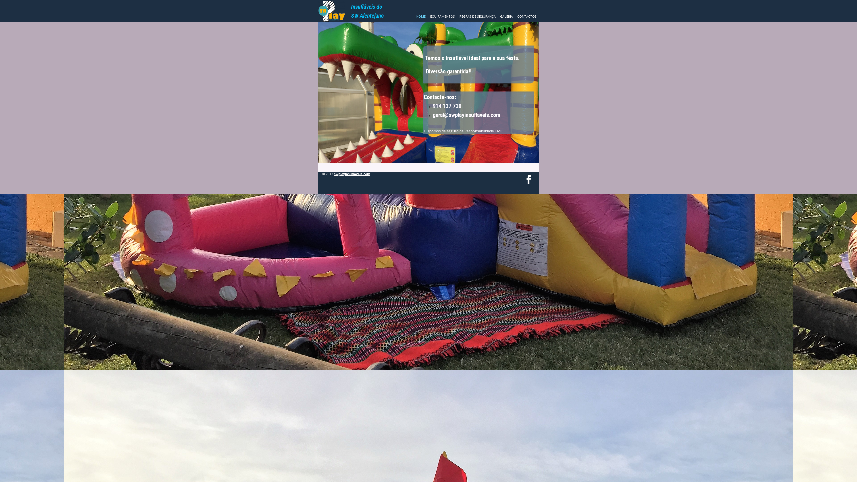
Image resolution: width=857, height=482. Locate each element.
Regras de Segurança (477, 16)
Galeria (506, 16)
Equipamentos (442, 16)
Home (421, 16)
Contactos (527, 16)
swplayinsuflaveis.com (352, 174)
